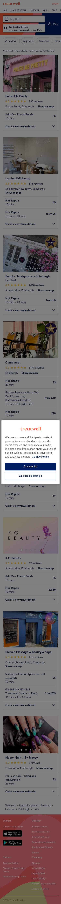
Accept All (30, 466)
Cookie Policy (40, 456)
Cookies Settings (30, 475)
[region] (30, 452)
